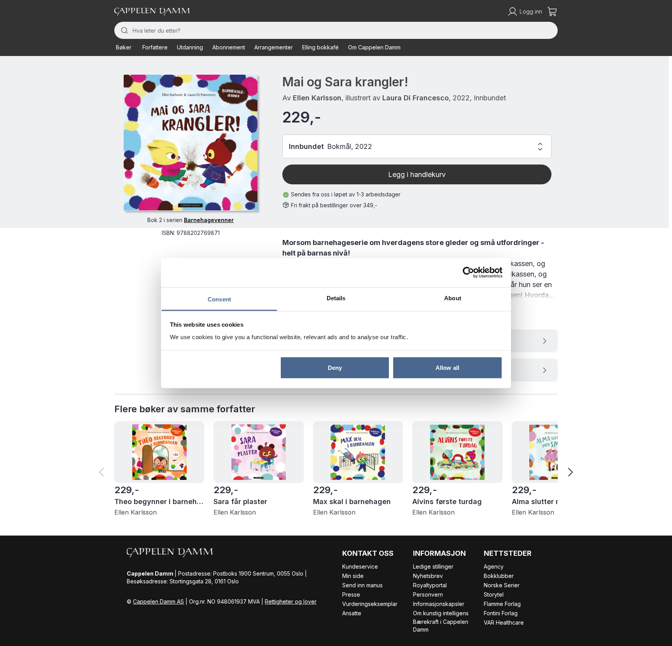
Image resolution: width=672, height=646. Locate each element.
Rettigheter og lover (291, 601)
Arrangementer (273, 47)
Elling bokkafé (320, 47)
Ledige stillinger (433, 566)
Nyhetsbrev (428, 575)
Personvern (428, 594)
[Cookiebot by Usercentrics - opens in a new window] (468, 272)
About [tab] (452, 297)
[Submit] (123, 30)
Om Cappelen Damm (374, 47)
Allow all (447, 367)
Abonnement (228, 47)
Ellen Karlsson (317, 98)
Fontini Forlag (501, 613)
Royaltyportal (430, 585)
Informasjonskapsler (438, 603)
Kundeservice (360, 566)
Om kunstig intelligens (441, 613)
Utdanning (190, 47)
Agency (494, 566)
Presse (351, 594)
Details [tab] (336, 297)
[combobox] (336, 30)
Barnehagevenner (209, 219)
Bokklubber (499, 575)
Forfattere (155, 47)
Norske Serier (502, 585)
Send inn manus (362, 585)
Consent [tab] (219, 299)
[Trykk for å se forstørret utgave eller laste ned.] (190, 142)
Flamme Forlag (502, 603)
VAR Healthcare (504, 622)
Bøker (123, 47)
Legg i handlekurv (417, 174)
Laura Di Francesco (415, 98)
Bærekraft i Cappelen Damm (440, 625)
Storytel (494, 594)
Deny (335, 367)
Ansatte (351, 613)
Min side (353, 575)
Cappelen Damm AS (158, 601)
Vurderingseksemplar (369, 603)
